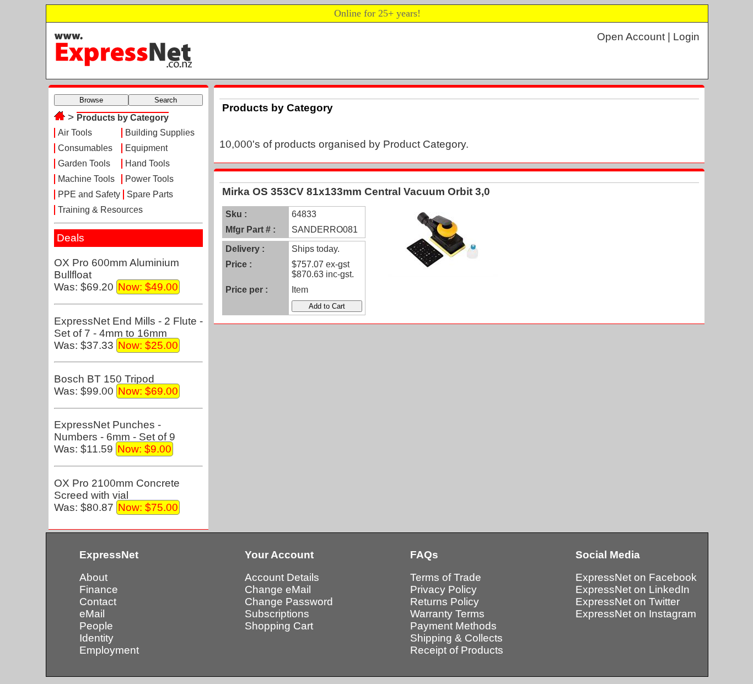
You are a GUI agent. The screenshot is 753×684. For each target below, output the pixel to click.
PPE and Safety (89, 194)
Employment (109, 650)
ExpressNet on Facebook (636, 577)
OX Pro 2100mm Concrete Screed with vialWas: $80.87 (117, 495)
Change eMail (278, 589)
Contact (97, 601)
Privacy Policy (443, 589)
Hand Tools (147, 163)
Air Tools (75, 132)
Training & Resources (100, 209)
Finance (98, 589)
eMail (92, 614)
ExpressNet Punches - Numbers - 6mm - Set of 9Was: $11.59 (114, 437)
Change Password (289, 601)
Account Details (282, 577)
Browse (91, 100)
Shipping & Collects (456, 638)
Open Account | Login (648, 36)
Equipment (146, 148)
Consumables (85, 148)
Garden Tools (84, 163)
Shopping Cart (279, 626)
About (93, 577)
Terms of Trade (445, 577)
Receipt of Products (456, 650)
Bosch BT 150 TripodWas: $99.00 (116, 385)
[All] (59, 117)
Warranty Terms (447, 614)
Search (165, 100)
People (96, 626)
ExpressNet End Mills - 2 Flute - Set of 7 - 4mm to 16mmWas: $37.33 (128, 333)
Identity (96, 638)
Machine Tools (86, 179)
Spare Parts (150, 194)
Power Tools (149, 179)
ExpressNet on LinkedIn (632, 589)
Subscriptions (277, 614)
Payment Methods (453, 626)
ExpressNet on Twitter (627, 601)
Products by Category (123, 117)
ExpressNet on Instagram (635, 614)
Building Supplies (160, 132)
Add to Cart (327, 306)
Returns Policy (444, 601)
